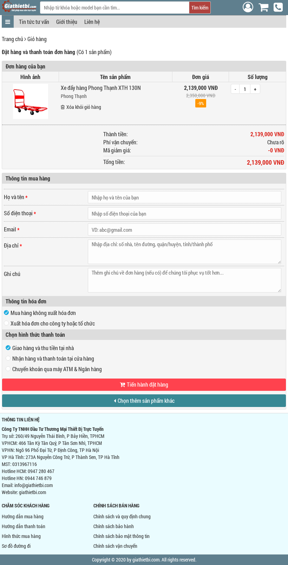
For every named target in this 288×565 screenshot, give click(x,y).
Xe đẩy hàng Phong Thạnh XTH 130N (101, 87)
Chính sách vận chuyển (115, 546)
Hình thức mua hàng (21, 536)
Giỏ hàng (37, 38)
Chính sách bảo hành (113, 526)
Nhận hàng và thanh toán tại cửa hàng (53, 358)
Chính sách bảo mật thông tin (121, 536)
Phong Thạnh (74, 96)
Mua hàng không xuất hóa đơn (43, 312)
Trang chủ (12, 38)
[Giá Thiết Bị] (19, 10)
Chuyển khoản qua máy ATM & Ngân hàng (57, 369)
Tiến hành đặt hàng (147, 384)
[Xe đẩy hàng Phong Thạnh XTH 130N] (30, 116)
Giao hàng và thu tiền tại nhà (43, 348)
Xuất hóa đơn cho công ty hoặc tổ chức (53, 323)
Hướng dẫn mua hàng (23, 516)
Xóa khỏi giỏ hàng (83, 107)
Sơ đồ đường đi (16, 546)
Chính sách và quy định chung (122, 516)
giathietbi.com (32, 492)
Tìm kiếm (199, 7)
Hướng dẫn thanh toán (23, 526)
